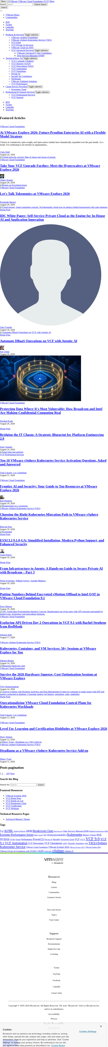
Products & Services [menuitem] (15, 34)
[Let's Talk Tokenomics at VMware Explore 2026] (13, 185)
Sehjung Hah (6, 635)
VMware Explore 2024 (58, 847)
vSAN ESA (48, 851)
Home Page (5, 210)
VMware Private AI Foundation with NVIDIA (18, 851)
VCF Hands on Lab (14, 801)
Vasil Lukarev (6, 473)
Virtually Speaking (76, 843)
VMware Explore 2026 (16, 796)
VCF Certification (14, 806)
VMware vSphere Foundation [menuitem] (24, 37)
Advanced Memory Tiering (18, 819)
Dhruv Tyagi (5, 759)
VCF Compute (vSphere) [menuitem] (22, 61)
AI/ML (8, 831)
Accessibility (54, 1014)
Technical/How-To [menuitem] (14, 58)
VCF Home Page (13, 798)
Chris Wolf (5, 152)
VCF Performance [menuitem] (19, 84)
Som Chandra (6, 447)
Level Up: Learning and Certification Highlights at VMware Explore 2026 (53, 728)
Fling (36, 835)
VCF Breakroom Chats (16, 803)
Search (3, 4)
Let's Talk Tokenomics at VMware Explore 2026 (35, 193)
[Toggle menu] (1, 10)
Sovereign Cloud (67, 839)
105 (8, 773)
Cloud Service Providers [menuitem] (16, 86)
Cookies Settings (87, 1031)
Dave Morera (6, 606)
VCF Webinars (12, 808)
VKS (86, 843)
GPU (45, 835)
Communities (11, 17)
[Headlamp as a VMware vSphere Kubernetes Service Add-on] (21, 742)
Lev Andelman (20, 473)
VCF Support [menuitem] (17, 97)
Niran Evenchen (7, 581)
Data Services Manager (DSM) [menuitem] (30, 55)
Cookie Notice (58, 1045)
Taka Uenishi (6, 327)
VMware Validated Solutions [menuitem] (24, 81)
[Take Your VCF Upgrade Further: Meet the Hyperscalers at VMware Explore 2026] (28, 157)
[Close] (101, 1026)
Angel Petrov (6, 555)
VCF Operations (53, 843)
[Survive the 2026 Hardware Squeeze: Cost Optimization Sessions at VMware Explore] (12, 666)
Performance (26, 839)
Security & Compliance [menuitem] (21, 76)
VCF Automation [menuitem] (19, 69)
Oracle (18, 839)
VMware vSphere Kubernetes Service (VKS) (20, 508)
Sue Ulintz (4, 351)
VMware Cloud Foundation (12, 126)
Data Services (58, 831)
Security (56, 839)
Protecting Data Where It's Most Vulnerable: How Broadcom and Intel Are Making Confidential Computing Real (51, 410)
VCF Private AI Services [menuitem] (22, 45)
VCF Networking (36, 843)
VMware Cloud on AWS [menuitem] (22, 47)
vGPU (65, 843)
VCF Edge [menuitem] (16, 42)
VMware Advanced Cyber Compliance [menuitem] (34, 53)
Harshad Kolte (6, 421)
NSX (99, 834)
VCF (77, 839)
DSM (106, 831)
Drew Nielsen (6, 737)
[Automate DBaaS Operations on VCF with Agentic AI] (25, 332)
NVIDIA (5, 839)
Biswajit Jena (6, 527)
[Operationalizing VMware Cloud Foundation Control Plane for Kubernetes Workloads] (54, 694)
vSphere (58, 851)
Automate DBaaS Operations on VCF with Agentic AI (38, 341)
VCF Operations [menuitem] (18, 71)
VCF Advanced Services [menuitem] (22, 50)
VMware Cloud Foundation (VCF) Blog (36, 1)
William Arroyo (22, 581)
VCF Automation (16, 843)
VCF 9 (82, 840)
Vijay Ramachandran (9, 686)
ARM (29, 830)
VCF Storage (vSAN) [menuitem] (21, 63)
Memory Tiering (89, 835)
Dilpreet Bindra (7, 661)
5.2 (2, 830)
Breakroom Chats (43, 830)
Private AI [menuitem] (15, 74)
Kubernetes (74, 834)
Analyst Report (19, 831)
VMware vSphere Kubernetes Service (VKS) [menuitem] (31, 40)
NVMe (12, 840)
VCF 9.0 (93, 838)
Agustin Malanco (38, 581)
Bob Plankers (6, 501)
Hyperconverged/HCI (57, 835)
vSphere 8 (68, 851)
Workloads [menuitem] (16, 79)
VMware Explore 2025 (77, 847)
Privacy (54, 1019)
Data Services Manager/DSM (76, 831)
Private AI (48, 839)
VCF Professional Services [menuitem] (23, 95)
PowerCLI (38, 839)
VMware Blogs (12, 15)
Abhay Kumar (6, 180)
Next (12, 773)
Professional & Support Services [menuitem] (20, 92)
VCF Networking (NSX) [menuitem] (22, 66)
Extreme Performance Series (17, 834)
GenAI (40, 835)
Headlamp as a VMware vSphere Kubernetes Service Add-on (44, 750)
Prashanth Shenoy (8, 202)
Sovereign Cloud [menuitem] (18, 89)
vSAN (40, 851)
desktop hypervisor (96, 831)
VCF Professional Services (12, 454)
